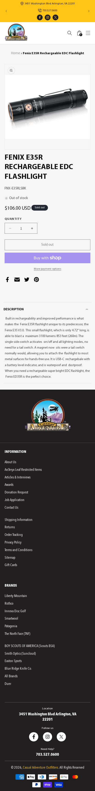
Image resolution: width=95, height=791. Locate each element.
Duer (8, 683)
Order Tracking (14, 534)
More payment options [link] (47, 269)
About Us (10, 462)
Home (15, 53)
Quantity (13, 219)
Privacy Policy (13, 542)
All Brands (11, 676)
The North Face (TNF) (17, 633)
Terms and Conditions (18, 549)
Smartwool (11, 618)
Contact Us (11, 507)
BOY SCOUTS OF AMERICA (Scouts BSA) (30, 645)
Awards (9, 484)
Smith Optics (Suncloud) (20, 653)
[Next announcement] (89, 11)
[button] (88, 33)
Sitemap (10, 557)
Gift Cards (11, 564)
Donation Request (16, 492)
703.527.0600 (49, 10)
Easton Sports (13, 660)
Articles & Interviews (17, 477)
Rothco (9, 603)
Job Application (14, 499)
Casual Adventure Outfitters (40, 767)
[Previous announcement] (6, 11)
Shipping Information (19, 519)
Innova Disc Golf (15, 611)
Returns (10, 527)
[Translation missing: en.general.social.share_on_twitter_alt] (27, 281)
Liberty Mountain (16, 595)
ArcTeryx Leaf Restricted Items (23, 469)
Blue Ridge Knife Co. (18, 668)
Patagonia (11, 626)
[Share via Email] (17, 281)
